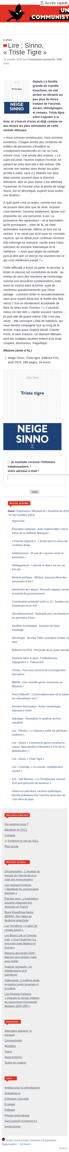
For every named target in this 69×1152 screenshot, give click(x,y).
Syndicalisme (13, 1126)
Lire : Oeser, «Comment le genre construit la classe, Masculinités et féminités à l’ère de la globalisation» (38, 746)
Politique (10, 1109)
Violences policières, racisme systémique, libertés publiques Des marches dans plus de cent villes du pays (38, 795)
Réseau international (17, 1115)
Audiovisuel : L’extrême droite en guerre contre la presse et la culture (22, 984)
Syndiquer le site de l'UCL (23, 840)
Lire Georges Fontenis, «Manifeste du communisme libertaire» (22, 889)
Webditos (10, 1046)
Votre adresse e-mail (23, 471)
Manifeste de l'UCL (16, 829)
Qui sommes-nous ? (16, 824)
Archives (25, 1144)
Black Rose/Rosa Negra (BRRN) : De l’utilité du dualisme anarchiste (19, 916)
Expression (23, 511)
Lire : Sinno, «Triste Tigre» (28, 758)
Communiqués (13, 1040)
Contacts (10, 835)
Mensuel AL (39, 511)
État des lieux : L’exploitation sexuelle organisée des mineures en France (21, 902)
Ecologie (10, 1104)
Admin (63, 1148)
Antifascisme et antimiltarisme (22, 1087)
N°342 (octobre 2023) (22, 515)
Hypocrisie (18, 521)
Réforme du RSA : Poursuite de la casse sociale (40, 650)
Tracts (8, 1051)
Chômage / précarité (17, 1098)
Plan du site (12, 846)
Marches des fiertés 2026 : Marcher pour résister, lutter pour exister (21, 957)
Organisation (9, 1144)
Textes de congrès (15, 1062)
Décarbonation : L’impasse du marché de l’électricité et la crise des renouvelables (22, 875)
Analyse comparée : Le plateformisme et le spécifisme (18, 970)
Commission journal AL (41, 59)
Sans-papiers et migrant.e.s (21, 1121)
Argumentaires (13, 1057)
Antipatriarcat (12, 1093)
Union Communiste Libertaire (23, 1140)
